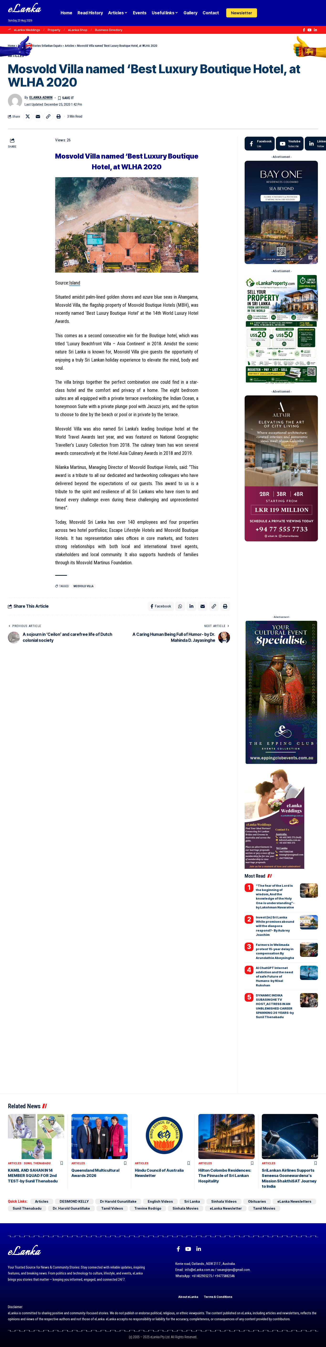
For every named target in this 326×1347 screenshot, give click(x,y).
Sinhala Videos (224, 1201)
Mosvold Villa (84, 586)
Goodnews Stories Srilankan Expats (40, 45)
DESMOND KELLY (74, 1201)
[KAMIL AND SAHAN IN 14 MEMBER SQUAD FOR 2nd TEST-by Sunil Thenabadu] (36, 1136)
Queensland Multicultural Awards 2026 (95, 1173)
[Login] (266, 13)
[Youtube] (290, 143)
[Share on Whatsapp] (180, 606)
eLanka (24, 9)
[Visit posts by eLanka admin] (15, 101)
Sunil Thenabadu (37, 1163)
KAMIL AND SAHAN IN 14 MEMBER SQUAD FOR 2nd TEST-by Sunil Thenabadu (33, 1175)
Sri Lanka (192, 1201)
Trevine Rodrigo (147, 1208)
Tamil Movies (264, 1208)
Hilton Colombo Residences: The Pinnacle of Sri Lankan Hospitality (224, 1175)
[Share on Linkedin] (191, 606)
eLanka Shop (77, 30)
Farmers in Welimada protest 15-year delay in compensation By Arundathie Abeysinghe (275, 951)
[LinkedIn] (315, 30)
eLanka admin (41, 97)
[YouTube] (309, 30)
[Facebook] (304, 30)
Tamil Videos (112, 1208)
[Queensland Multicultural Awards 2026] (99, 1136)
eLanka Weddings (27, 30)
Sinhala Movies (186, 1208)
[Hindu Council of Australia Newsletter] (163, 1136)
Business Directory (108, 30)
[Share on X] (27, 116)
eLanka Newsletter (226, 1208)
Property (54, 30)
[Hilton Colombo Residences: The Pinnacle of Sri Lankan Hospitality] (226, 1136)
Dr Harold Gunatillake (118, 1201)
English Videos (160, 1201)
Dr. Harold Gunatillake (71, 1208)
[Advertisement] (281, 576)
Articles (69, 45)
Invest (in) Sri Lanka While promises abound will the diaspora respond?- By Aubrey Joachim (275, 926)
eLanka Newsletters (294, 1201)
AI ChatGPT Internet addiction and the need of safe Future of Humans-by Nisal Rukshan (274, 976)
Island (74, 283)
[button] (275, 13)
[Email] (38, 116)
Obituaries (257, 1201)
